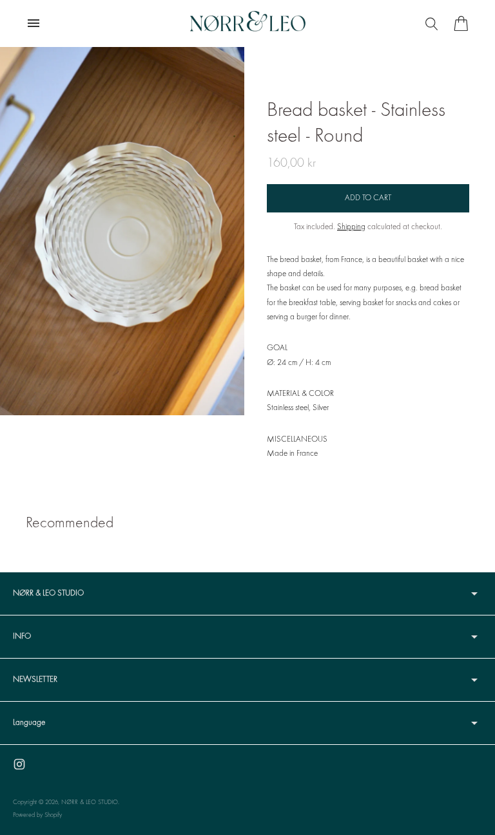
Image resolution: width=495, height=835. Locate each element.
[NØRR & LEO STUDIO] (247, 23)
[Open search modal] (433, 23)
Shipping (351, 227)
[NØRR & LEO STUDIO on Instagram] (19, 764)
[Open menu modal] (33, 23)
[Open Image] (122, 231)
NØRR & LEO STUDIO (89, 802)
